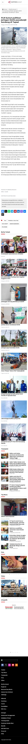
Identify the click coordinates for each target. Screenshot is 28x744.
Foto (2, 552)
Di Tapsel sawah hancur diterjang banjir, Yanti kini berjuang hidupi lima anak (16, 522)
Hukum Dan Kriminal (7, 692)
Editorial (3, 698)
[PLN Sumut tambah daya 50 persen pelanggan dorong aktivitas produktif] (14, 292)
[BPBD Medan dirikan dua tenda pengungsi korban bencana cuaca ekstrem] (4, 471)
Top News (4, 494)
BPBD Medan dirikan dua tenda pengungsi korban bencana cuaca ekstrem (16, 471)
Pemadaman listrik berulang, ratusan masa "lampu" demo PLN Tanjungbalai (12, 370)
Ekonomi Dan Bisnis (6, 689)
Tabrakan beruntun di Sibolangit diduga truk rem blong (17, 545)
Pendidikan (4, 706)
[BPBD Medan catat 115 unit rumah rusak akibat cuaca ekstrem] (14, 507)
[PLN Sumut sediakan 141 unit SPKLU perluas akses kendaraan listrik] (14, 315)
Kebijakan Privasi (6, 718)
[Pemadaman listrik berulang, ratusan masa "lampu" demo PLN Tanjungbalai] (14, 361)
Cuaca (3, 703)
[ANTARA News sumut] (15, 2)
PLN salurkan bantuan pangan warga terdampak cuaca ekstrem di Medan (12, 253)
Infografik (4, 600)
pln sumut (5, 223)
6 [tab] (15, 598)
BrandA (3, 726)
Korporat (3, 731)
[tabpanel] (14, 564)
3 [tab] (14, 574)
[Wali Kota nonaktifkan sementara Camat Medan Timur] (4, 530)
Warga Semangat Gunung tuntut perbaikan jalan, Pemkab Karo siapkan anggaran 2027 (12, 277)
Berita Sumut (12, 9)
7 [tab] (17, 598)
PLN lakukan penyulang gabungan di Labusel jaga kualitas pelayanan (12, 417)
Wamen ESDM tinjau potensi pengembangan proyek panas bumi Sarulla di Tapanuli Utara (12, 394)
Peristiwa (3, 701)
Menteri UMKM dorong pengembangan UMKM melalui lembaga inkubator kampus (13, 591)
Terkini (3, 670)
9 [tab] (22, 598)
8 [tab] (19, 598)
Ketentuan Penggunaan (8, 715)
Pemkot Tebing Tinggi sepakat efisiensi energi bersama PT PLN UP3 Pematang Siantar (13, 441)
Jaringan (3, 712)
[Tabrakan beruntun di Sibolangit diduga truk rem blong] (4, 546)
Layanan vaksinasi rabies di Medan (13, 569)
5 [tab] (18, 574)
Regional (3, 687)
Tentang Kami (5, 720)
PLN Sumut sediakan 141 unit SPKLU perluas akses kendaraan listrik (12, 323)
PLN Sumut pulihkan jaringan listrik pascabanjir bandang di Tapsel (12, 11)
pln (5, 220)
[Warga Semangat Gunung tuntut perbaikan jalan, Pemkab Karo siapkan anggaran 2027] (14, 267)
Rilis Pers (3, 709)
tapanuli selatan (13, 220)
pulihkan (4, 226)
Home (5, 9)
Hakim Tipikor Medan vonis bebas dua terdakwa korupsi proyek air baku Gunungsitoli (17, 463)
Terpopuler (4, 449)
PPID (2, 733)
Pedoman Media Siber (7, 723)
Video (3, 576)
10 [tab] (24, 598)
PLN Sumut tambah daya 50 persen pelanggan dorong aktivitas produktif (12, 300)
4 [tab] (16, 574)
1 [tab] (9, 574)
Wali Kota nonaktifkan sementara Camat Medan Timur (16, 530)
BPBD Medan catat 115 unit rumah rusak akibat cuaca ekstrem (13, 515)
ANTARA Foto (5, 728)
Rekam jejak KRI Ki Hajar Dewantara (12, 647)
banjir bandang (14, 223)
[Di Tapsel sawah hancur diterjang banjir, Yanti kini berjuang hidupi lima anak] (4, 523)
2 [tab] (12, 574)
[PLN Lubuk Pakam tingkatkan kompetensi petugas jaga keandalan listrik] (14, 338)
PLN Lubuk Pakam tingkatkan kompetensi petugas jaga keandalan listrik (14, 346)
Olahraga (3, 694)
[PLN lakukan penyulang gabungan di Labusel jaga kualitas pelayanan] (14, 409)
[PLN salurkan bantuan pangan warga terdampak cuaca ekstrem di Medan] (14, 244)
